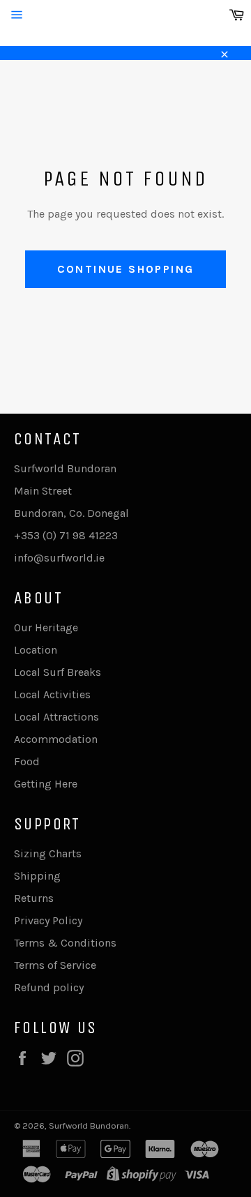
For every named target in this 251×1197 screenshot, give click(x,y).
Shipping (37, 875)
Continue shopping (126, 269)
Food (27, 761)
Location (35, 649)
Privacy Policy (48, 920)
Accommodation (56, 739)
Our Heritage (46, 627)
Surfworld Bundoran (89, 1125)
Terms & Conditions (65, 942)
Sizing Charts (48, 853)
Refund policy (49, 987)
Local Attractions (56, 716)
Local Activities (52, 694)
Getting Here (45, 783)
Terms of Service (55, 965)
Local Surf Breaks (57, 672)
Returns (34, 898)
